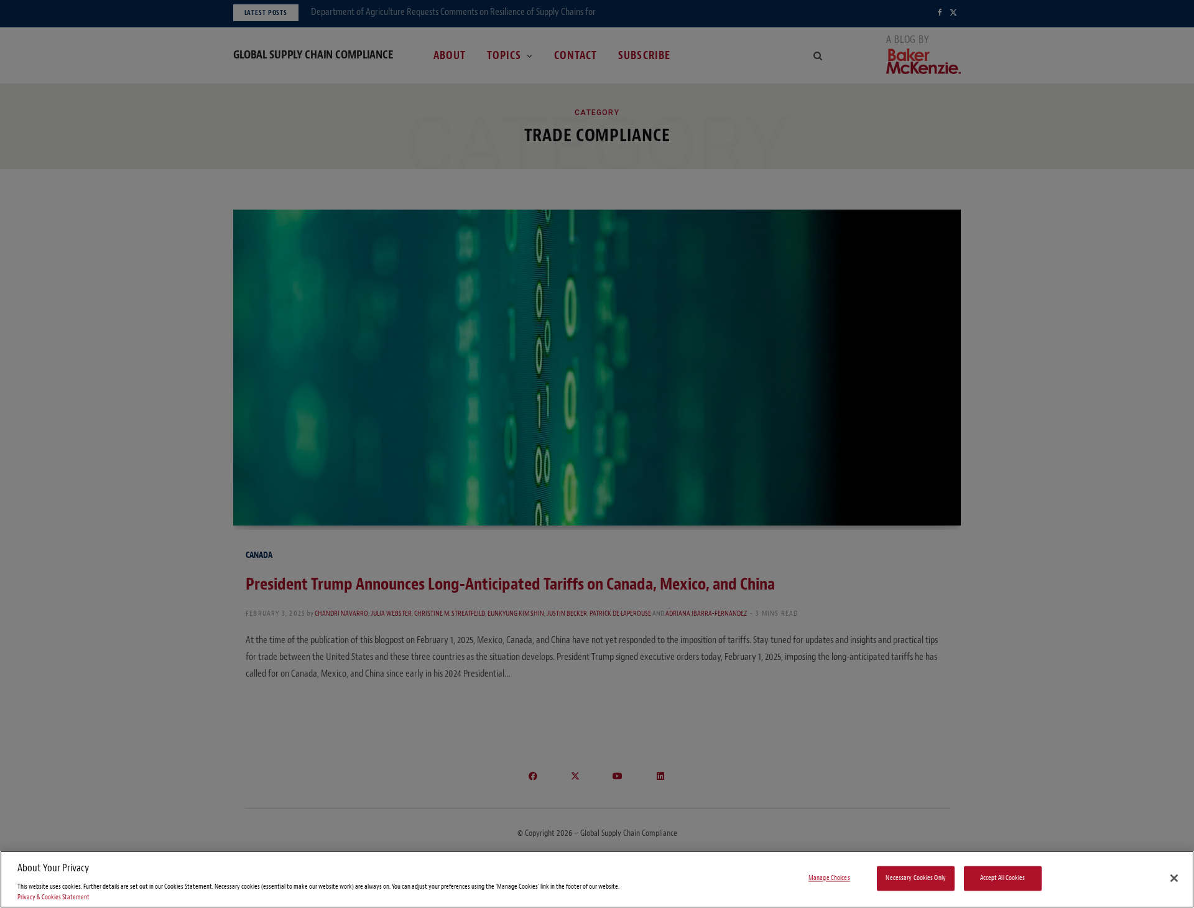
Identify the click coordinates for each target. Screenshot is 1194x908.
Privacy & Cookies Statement (53, 897)
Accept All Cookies (1002, 878)
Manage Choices (829, 878)
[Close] (1174, 878)
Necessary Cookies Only (916, 878)
